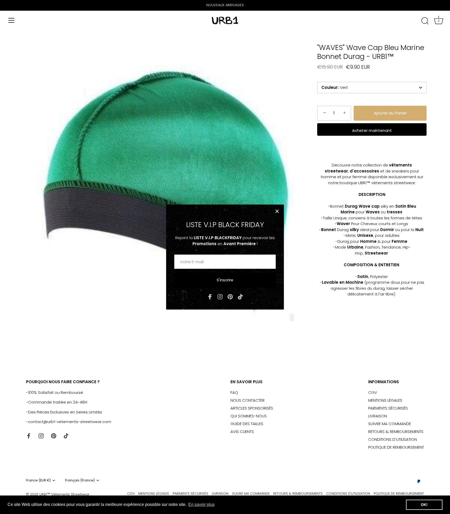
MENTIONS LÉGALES (385, 400)
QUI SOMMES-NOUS (248, 416)
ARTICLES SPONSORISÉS (251, 408)
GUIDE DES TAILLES (246, 423)
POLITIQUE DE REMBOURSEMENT (396, 447)
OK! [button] (424, 505)
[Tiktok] (240, 296)
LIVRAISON (377, 416)
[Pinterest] (230, 296)
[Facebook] (210, 296)
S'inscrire (225, 280)
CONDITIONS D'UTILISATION (392, 439)
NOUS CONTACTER (247, 400)
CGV (372, 392)
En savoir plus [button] (201, 504)
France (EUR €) (38, 480)
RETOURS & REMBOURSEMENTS (395, 431)
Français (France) (80, 480)
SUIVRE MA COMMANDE (389, 423)
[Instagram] (220, 296)
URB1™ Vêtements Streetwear (65, 494)
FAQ (234, 392)
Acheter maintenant (372, 130)
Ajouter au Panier (390, 113)
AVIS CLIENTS (242, 431)
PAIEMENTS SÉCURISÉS (388, 408)
